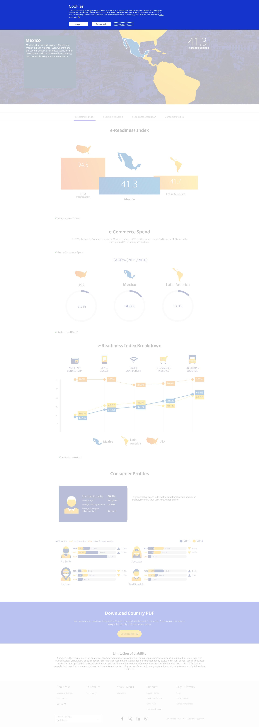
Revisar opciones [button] (121, 24)
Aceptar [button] (78, 24)
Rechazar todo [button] (101, 24)
